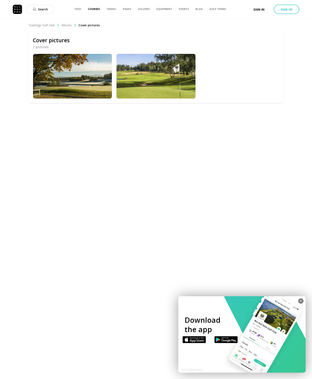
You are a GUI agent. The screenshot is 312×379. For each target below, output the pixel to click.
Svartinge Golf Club (42, 25)
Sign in (258, 9)
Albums (67, 25)
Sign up (286, 9)
